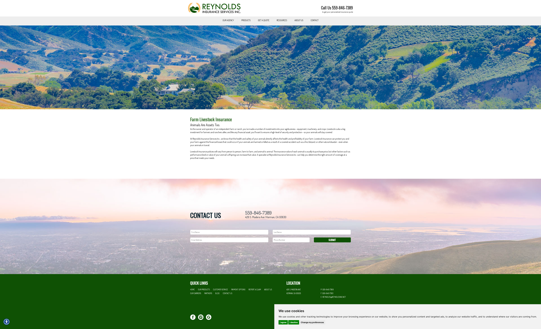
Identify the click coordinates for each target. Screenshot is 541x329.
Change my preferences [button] (312, 322)
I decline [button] (294, 322)
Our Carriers (195, 293)
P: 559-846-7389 (327, 289)
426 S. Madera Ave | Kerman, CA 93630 (265, 217)
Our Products (204, 289)
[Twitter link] (194, 317)
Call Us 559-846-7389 (337, 8)
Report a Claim (255, 289)
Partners (208, 293)
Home (192, 289)
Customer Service (220, 289)
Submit (332, 240)
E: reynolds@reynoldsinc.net (333, 297)
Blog (217, 293)
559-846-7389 (258, 212)
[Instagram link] (202, 317)
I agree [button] (283, 322)
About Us (268, 289)
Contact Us (227, 293)
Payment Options (238, 289)
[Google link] (209, 317)
